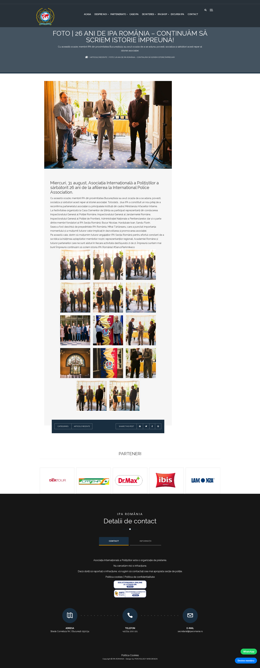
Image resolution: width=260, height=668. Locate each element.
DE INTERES (148, 14)
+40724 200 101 (130, 631)
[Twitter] (146, 426)
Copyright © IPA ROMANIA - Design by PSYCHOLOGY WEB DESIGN (130, 659)
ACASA (87, 14)
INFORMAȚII (145, 541)
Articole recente (98, 57)
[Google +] (158, 426)
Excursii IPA (177, 14)
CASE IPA (133, 14)
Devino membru (246, 660)
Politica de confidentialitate (140, 576)
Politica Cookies (130, 655)
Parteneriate (118, 14)
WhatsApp (248, 651)
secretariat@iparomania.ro (190, 631)
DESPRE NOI (100, 14)
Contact (193, 14)
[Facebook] (152, 426)
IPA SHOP (162, 14)
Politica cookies (114, 576)
